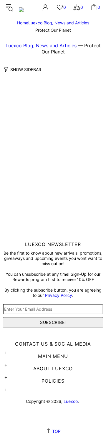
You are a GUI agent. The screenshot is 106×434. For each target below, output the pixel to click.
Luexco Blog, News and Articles (58, 22)
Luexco (26, 7)
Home (22, 22)
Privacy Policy (58, 295)
